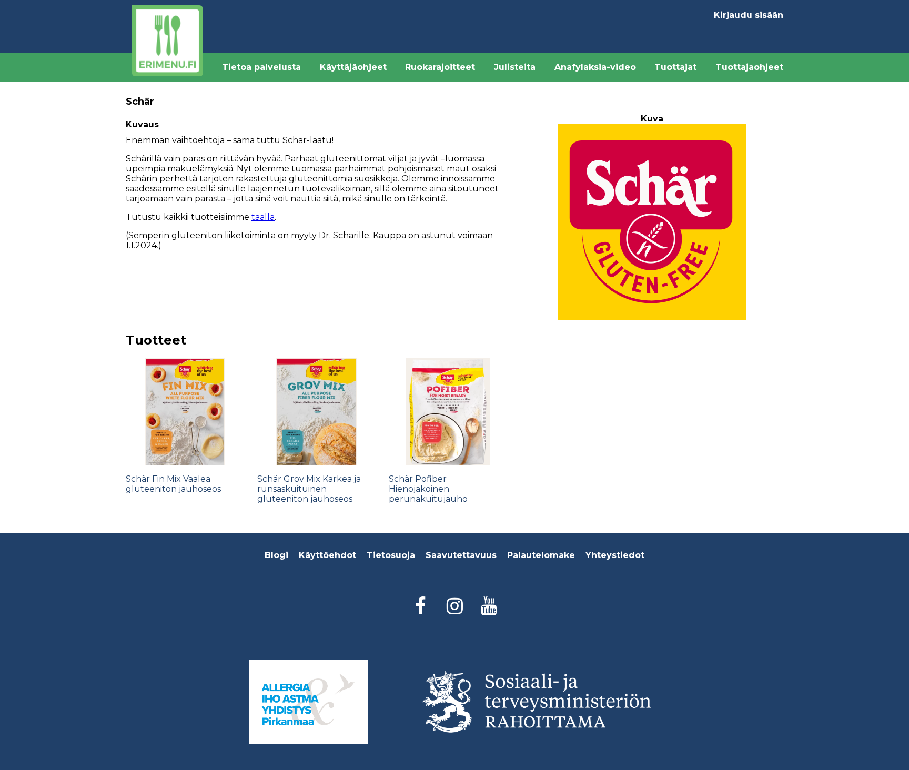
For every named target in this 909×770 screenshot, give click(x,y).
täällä (263, 217)
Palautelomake (541, 555)
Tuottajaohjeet (749, 67)
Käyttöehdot (327, 555)
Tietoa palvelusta (261, 67)
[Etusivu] (167, 40)
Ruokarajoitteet (440, 67)
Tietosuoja (391, 555)
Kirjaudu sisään (748, 15)
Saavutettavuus (461, 555)
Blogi (276, 555)
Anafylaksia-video (595, 67)
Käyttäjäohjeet (353, 67)
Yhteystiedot (614, 555)
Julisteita (515, 67)
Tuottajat (675, 67)
